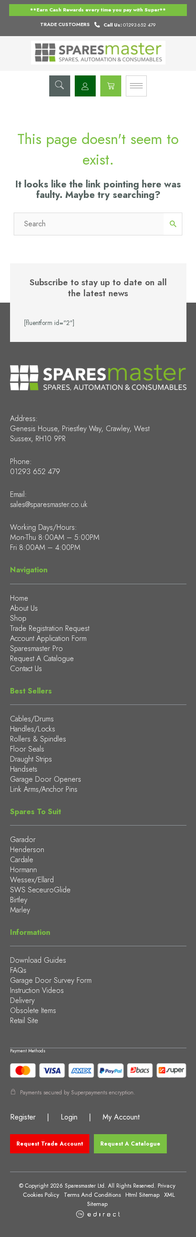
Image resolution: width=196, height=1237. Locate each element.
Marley (20, 910)
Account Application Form (48, 638)
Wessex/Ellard (32, 879)
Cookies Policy (41, 1194)
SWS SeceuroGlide (40, 890)
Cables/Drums (32, 719)
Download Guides (38, 960)
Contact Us (26, 668)
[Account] (85, 85)
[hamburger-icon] (136, 85)
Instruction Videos (37, 990)
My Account (121, 1117)
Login (69, 1117)
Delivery (22, 1000)
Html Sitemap (142, 1194)
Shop (18, 618)
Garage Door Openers (45, 779)
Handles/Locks (32, 729)
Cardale (21, 859)
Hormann (23, 869)
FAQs (18, 970)
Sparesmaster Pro (36, 648)
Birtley (18, 900)
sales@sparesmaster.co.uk (49, 504)
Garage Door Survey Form (51, 980)
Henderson (27, 849)
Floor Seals (27, 749)
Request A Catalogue (42, 658)
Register (23, 1117)
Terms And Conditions (92, 1194)
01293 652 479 (35, 471)
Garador (23, 839)
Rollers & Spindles (38, 739)
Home (19, 598)
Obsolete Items (33, 1010)
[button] (59, 85)
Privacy (166, 1185)
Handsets (23, 769)
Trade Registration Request (49, 628)
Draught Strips (31, 759)
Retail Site (24, 1020)
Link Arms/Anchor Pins (43, 789)
